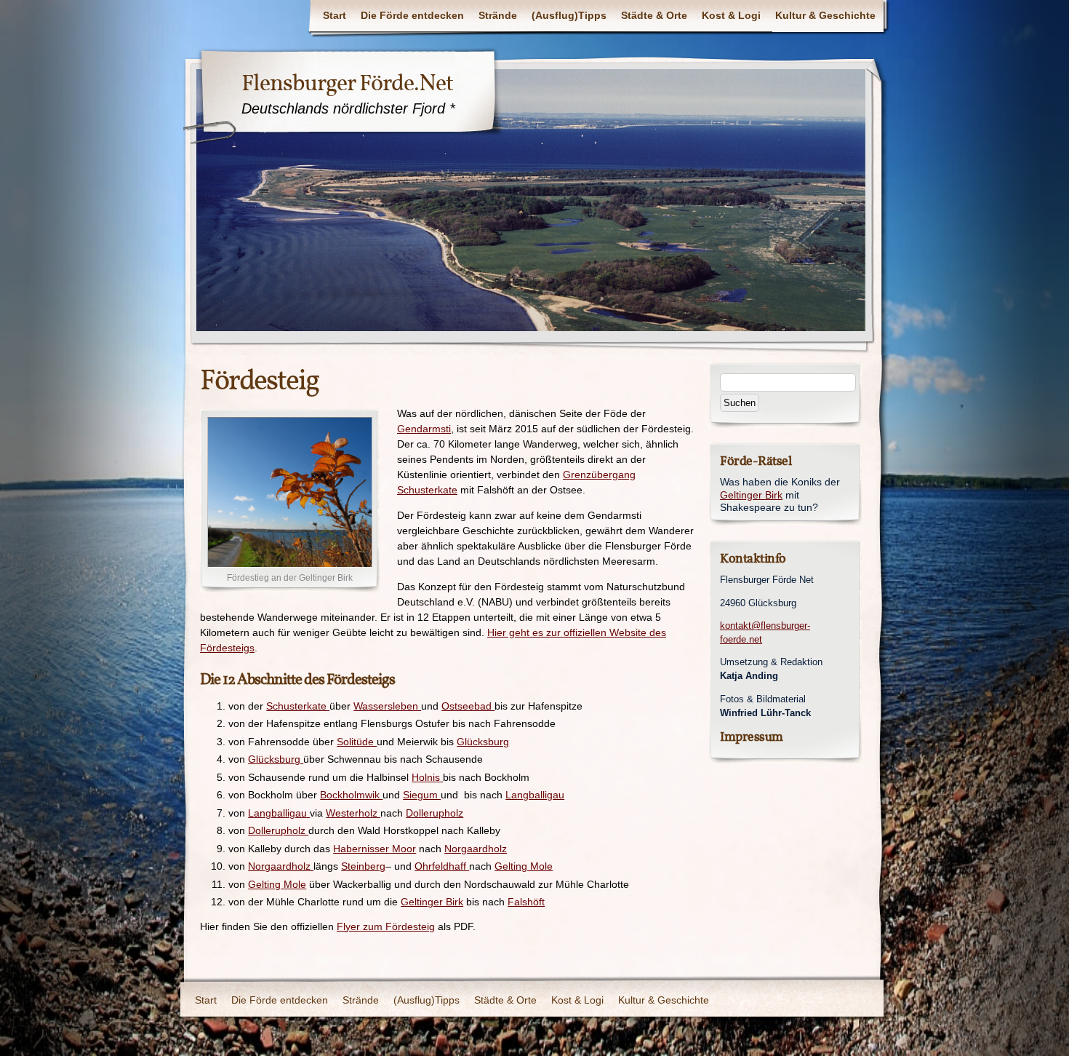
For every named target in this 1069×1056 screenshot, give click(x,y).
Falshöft (526, 902)
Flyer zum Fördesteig (386, 926)
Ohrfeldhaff (442, 866)
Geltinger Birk (432, 902)
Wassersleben (387, 706)
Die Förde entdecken (412, 15)
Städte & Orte (654, 15)
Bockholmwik (351, 795)
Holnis (427, 777)
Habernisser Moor (374, 848)
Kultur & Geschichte (825, 15)
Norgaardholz (475, 848)
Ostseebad (468, 706)
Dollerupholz (434, 813)
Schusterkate (297, 706)
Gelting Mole (524, 866)
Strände (498, 15)
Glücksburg (483, 741)
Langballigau (534, 795)
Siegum (422, 795)
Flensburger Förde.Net (347, 82)
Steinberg (363, 866)
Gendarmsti (424, 428)
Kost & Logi (731, 15)
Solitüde (357, 741)
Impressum (751, 737)
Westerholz (353, 813)
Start (334, 15)
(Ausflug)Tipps (569, 15)
